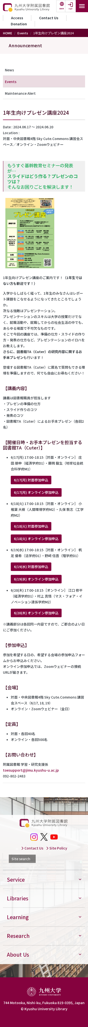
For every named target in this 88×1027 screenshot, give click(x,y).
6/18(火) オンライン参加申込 (36, 538)
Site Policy (58, 848)
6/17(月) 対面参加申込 (31, 479)
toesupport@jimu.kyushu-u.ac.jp (31, 770)
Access (17, 17)
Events (22, 33)
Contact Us (48, 17)
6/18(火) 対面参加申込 (31, 526)
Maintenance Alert (20, 93)
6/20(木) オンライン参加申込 (36, 612)
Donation (19, 23)
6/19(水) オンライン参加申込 (36, 579)
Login (70, 9)
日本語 (61, 9)
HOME (7, 33)
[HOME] (27, 7)
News (9, 69)
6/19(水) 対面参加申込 (31, 566)
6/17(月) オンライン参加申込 (36, 492)
